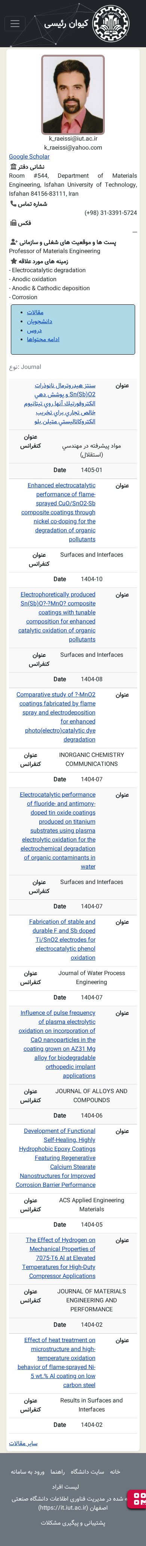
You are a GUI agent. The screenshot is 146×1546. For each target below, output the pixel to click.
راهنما (58, 1472)
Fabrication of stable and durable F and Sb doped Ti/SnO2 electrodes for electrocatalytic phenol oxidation (62, 940)
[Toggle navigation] (14, 23)
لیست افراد (65, 1487)
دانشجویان (39, 322)
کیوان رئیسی (66, 23)
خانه (115, 1472)
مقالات (35, 313)
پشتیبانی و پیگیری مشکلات (73, 1523)
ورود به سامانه (28, 1472)
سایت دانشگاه (87, 1472)
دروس (34, 331)
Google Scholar (29, 157)
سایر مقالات (23, 1444)
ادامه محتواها (43, 340)
